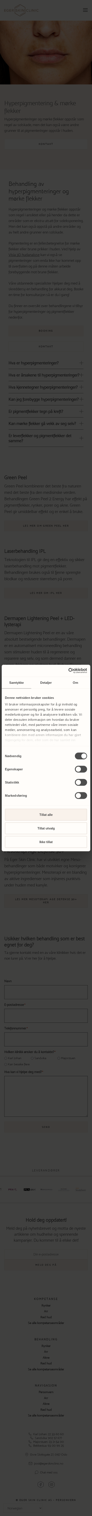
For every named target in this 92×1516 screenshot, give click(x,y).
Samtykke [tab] (16, 682)
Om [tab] (75, 682)
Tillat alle (46, 814)
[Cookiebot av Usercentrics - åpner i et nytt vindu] (68, 671)
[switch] (81, 769)
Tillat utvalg (46, 828)
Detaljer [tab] (46, 682)
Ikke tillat (46, 841)
